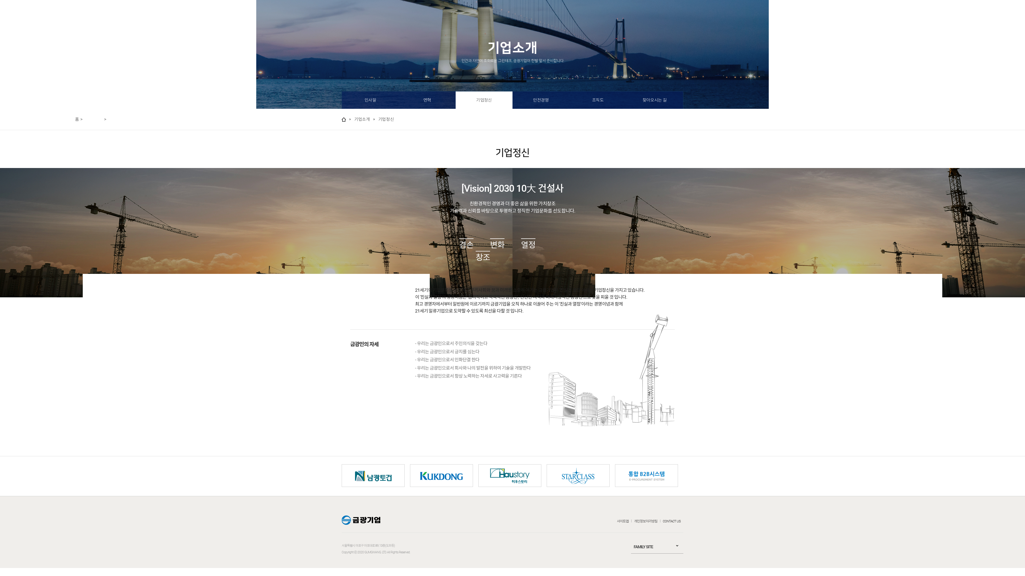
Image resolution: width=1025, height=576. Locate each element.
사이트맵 (623, 521)
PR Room (160, 13)
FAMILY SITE (643, 547)
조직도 (598, 100)
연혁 (427, 100)
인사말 (370, 100)
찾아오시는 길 (654, 100)
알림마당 (193, 13)
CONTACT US (672, 521)
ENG (990, 13)
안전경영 (541, 100)
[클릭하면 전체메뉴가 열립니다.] (1011, 13)
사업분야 (128, 13)
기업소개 (96, 13)
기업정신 (484, 100)
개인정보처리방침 (645, 521)
